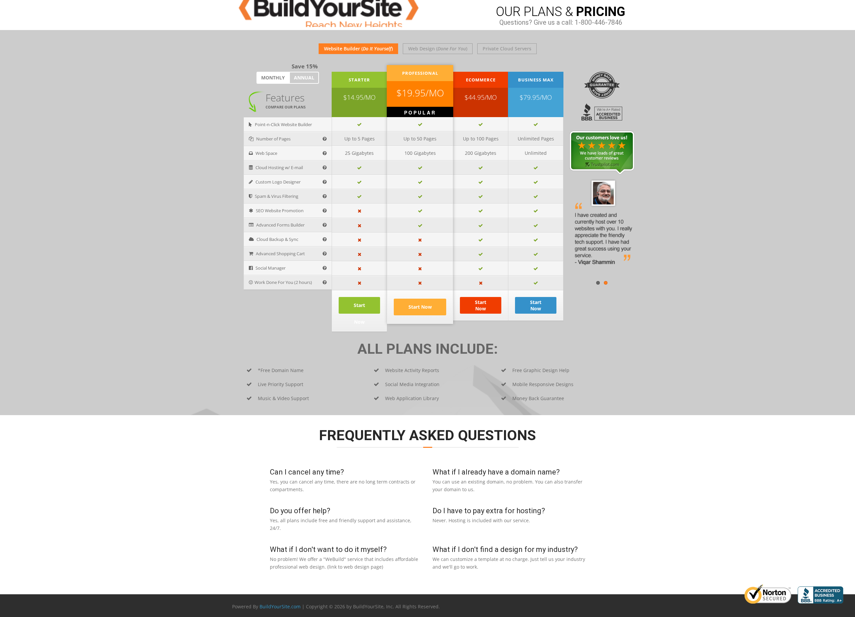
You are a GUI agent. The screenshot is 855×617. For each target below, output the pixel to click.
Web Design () (437, 48)
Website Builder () (358, 48)
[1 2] (602, 152)
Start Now (420, 307)
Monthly (273, 77)
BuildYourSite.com (280, 606)
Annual (304, 77)
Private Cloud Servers (507, 48)
